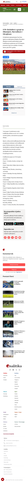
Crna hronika (18, 5)
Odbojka (16, 402)
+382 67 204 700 (9, 443)
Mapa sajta (6, 462)
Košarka (16, 396)
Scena (4, 424)
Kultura (5, 422)
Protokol (5, 379)
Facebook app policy (8, 464)
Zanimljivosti (5, 414)
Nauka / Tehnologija (20, 422)
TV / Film (5, 428)
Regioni (16, 382)
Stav (15, 375)
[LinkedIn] (19, 237)
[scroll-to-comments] (19, 9)
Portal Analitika (6, 23)
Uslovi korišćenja (7, 460)
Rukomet (16, 398)
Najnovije (3, 5)
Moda (4, 418)
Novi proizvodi (17, 426)
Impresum (6, 451)
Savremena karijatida (8, 434)
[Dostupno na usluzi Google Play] (19, 223)
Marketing (5, 396)
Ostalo (16, 409)
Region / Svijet (18, 412)
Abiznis (24, 5)
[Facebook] (5, 237)
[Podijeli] (14, 9)
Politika (8, 5)
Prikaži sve (14, 113)
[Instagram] (8, 237)
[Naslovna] (2, 479)
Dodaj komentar (14, 264)
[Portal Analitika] (7, 2)
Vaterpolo (16, 400)
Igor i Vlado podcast (8, 469)
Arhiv (5, 453)
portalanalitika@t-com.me (11, 445)
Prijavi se (14, 269)
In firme (16, 424)
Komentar (5, 375)
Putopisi (16, 388)
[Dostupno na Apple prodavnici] (9, 223)
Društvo (12, 5)
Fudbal (15, 23)
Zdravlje (16, 384)
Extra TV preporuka (7, 471)
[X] (12, 237)
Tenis (16, 404)
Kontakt (5, 455)
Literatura (5, 430)
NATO (4, 377)
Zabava (4, 416)
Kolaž (4, 412)
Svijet (16, 416)
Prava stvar (17, 386)
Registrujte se (19, 272)
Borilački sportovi (18, 407)
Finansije (5, 393)
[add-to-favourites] (24, 9)
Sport (11, 23)
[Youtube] (16, 237)
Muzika (4, 426)
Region (16, 414)
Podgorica (17, 379)
